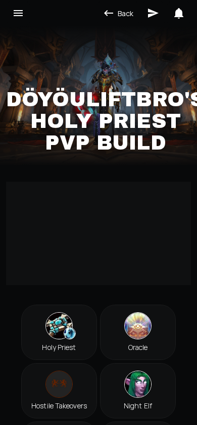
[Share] (153, 13)
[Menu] (18, 13)
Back (125, 13)
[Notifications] (179, 13)
